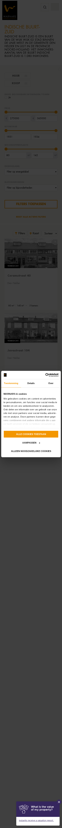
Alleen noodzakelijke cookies (31, 451)
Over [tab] (50, 383)
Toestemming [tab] (11, 383)
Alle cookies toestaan (31, 434)
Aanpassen (29, 442)
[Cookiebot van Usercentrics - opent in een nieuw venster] (45, 375)
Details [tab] (31, 383)
